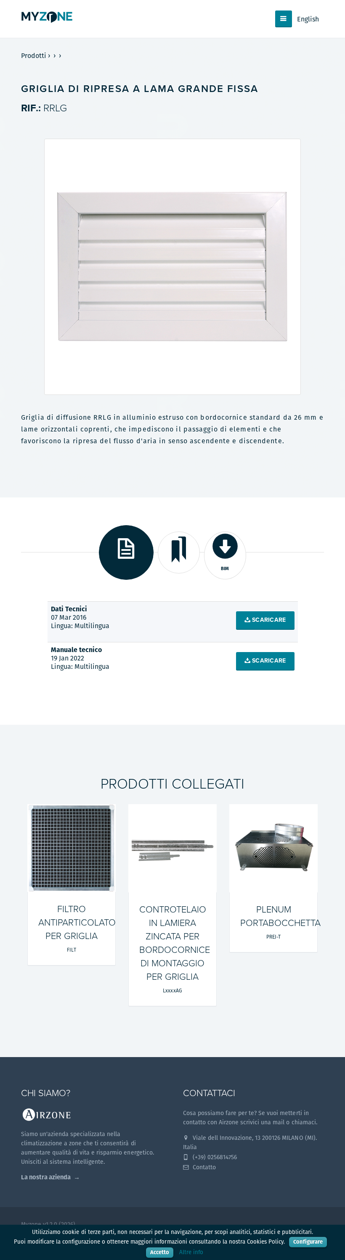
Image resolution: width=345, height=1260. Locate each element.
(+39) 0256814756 (214, 1157)
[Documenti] (126, 552)
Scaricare (268, 619)
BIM (225, 568)
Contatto (203, 1167)
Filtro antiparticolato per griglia (77, 923)
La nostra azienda (46, 1177)
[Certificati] (179, 552)
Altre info (191, 1252)
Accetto (159, 1252)
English (308, 19)
